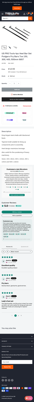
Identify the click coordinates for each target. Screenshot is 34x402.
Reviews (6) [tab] (9, 246)
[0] (31, 14)
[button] (29, 398)
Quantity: (4, 83)
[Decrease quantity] (10, 83)
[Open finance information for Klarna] (24, 113)
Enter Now (17, 8)
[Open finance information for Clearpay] (10, 113)
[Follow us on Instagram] (9, 380)
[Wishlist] (27, 14)
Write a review (17, 212)
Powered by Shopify (7, 398)
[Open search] (3, 251)
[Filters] (7, 251)
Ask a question (17, 215)
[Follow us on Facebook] (3, 380)
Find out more (27, 106)
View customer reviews (17, 195)
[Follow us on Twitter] (6, 380)
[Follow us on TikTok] (12, 380)
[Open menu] (2, 14)
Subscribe (7, 367)
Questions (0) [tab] (24, 246)
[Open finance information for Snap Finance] (24, 120)
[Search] (30, 18)
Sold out (17, 89)
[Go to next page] (21, 315)
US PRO (4, 63)
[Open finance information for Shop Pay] (10, 120)
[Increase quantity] (18, 83)
